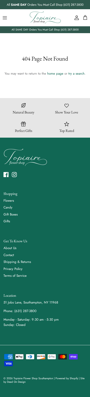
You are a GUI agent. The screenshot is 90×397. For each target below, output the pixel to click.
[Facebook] (6, 174)
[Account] (75, 18)
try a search (76, 73)
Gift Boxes (10, 214)
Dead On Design (16, 382)
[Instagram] (14, 174)
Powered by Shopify (66, 378)
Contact (8, 255)
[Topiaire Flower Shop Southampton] (45, 17)
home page (55, 73)
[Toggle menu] (5, 18)
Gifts (6, 221)
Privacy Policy (12, 268)
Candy (7, 207)
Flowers (8, 200)
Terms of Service (15, 275)
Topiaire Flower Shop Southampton (33, 378)
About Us (9, 248)
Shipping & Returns (17, 261)
